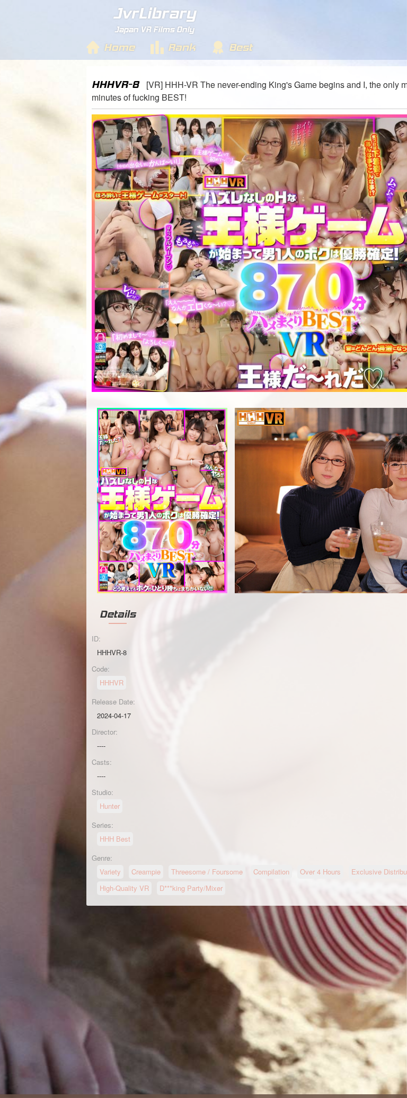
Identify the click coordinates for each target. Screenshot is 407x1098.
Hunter (110, 806)
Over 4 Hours (320, 872)
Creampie (146, 872)
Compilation (271, 872)
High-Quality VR (124, 888)
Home (119, 47)
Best (240, 47)
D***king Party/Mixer (191, 888)
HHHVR (111, 682)
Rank (182, 47)
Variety (110, 872)
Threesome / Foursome (207, 872)
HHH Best (115, 839)
